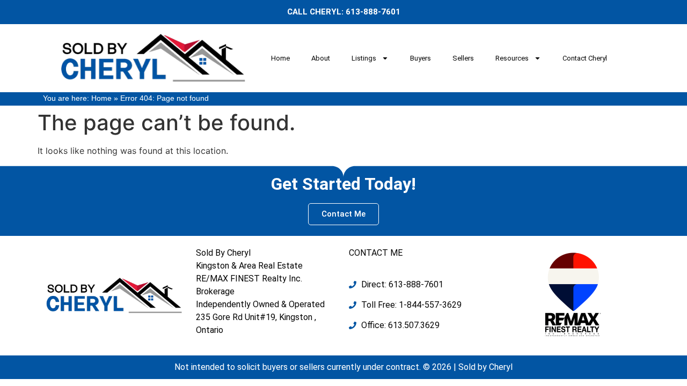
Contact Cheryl (584, 58)
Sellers (463, 58)
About (320, 58)
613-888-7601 (373, 12)
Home (280, 58)
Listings (364, 58)
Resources (512, 58)
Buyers (420, 58)
